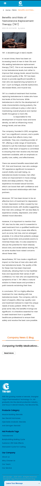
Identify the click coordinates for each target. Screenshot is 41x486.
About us (6, 457)
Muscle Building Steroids (12, 414)
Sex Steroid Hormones (11, 418)
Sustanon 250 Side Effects (13, 443)
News (14, 10)
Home (8, 10)
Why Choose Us (8, 460)
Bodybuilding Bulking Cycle (13, 439)
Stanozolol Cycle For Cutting (14, 447)
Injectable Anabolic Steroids (14, 422)
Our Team (6, 464)
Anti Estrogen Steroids (11, 425)
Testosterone (7, 117)
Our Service (7, 468)
